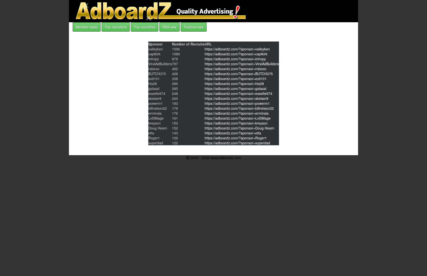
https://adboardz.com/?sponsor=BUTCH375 (239, 73)
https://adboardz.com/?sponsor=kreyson (236, 123)
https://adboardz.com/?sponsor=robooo (235, 68)
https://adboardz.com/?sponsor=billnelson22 (239, 108)
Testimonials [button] (193, 26)
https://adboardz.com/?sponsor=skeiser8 (236, 98)
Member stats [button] (86, 26)
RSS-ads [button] (169, 26)
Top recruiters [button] (116, 26)
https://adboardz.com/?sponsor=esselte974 (238, 93)
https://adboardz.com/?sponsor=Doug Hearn (239, 128)
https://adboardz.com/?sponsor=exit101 (236, 78)
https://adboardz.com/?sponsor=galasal (235, 88)
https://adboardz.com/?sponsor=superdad (237, 142)
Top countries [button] (144, 26)
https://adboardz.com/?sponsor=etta (233, 132)
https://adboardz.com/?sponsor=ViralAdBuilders (242, 63)
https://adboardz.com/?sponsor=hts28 (234, 83)
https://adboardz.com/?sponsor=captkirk (236, 53)
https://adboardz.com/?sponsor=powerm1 (237, 103)
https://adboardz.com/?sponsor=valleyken (237, 48)
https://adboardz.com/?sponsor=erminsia (237, 113)
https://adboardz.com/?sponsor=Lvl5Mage (238, 118)
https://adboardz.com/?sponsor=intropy (235, 58)
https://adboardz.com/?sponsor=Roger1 (236, 137)
